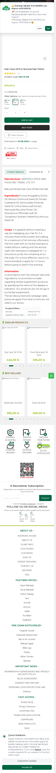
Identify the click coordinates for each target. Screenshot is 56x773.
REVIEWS (27, 570)
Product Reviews (27, 706)
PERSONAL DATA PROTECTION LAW (27, 687)
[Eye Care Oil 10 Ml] (14, 338)
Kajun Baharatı (27, 585)
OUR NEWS (27, 553)
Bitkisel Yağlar (27, 643)
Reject (38, 749)
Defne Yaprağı (27, 594)
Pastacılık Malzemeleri (27, 635)
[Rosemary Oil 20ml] (14, 389)
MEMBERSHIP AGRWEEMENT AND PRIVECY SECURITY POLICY (26, 673)
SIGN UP (27, 557)
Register (45, 498)
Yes (48, 28)
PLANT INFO (27, 544)
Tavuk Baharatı (27, 590)
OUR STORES (27, 549)
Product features (15, 172)
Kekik (27, 611)
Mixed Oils (13, 92)
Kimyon (27, 607)
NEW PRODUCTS (27, 724)
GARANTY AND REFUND (27, 683)
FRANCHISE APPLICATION (27, 715)
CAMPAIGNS (27, 719)
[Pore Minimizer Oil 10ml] (40, 338)
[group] (27, 40)
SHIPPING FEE (27, 711)
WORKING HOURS (27, 536)
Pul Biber (27, 615)
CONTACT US (27, 566)
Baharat (27, 661)
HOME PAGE (27, 702)
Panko (27, 652)
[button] (6, 365)
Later (39, 28)
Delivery (27, 691)
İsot (27, 598)
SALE (27, 728)
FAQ (27, 574)
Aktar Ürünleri (27, 656)
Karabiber (27, 620)
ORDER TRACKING (27, 562)
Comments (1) (36, 172)
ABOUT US (27, 540)
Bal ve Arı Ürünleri (27, 639)
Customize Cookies (27, 761)
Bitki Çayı (27, 648)
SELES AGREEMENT (27, 678)
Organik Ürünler (27, 630)
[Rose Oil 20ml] (40, 389)
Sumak (27, 602)
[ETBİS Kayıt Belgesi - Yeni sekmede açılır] (27, 470)
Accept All (27, 767)
